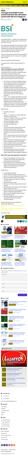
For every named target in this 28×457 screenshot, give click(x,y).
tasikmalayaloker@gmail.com (10, 401)
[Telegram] (23, 221)
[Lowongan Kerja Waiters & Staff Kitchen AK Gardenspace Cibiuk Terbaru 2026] (7, 244)
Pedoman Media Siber (6, 435)
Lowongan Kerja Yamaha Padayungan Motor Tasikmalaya (7, 237)
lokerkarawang (5, 424)
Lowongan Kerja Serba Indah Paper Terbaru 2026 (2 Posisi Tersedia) (6, 264)
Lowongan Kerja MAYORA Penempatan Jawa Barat (16, 384)
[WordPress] (9, 445)
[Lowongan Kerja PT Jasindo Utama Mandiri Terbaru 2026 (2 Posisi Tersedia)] (21, 244)
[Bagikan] (26, 20)
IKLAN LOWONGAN (5, 431)
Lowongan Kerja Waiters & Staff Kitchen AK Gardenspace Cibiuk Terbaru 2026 (7, 250)
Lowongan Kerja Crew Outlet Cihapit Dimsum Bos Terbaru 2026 (20, 237)
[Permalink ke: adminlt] (2, 19)
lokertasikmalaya (6, 420)
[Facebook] (18, 221)
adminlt (5, 19)
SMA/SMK (3, 10)
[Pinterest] (7, 445)
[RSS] (14, 445)
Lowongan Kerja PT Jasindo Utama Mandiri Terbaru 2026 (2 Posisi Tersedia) (20, 250)
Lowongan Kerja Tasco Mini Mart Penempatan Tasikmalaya (14, 369)
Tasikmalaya (4, 406)
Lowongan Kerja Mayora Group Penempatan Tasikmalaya (14, 374)
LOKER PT (3, 412)
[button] (24, 2)
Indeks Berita (4, 433)
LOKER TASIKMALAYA (7, 2)
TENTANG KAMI (4, 439)
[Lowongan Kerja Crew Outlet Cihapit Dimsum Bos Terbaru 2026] (21, 230)
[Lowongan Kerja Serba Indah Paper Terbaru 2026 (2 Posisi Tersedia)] (7, 257)
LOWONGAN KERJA (5, 232)
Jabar (2, 414)
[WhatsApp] (26, 221)
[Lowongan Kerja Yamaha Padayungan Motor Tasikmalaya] (7, 230)
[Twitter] (21, 221)
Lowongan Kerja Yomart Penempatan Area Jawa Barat (16, 379)
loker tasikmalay (6, 422)
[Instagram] (12, 445)
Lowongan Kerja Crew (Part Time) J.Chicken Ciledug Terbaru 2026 (20, 264)
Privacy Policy (4, 437)
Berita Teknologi (6, 426)
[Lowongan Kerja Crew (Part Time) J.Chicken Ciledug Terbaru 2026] (21, 257)
